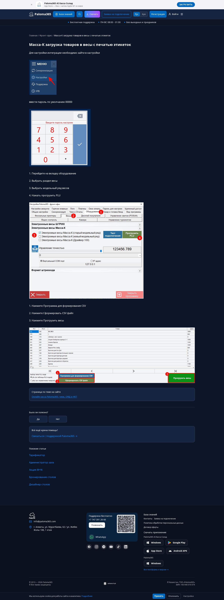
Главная (33, 35)
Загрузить (185, 4)
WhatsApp (101, 536)
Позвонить (97, 525)
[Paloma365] (32, 516)
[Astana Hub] (188, 590)
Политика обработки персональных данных (163, 523)
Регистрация (158, 14)
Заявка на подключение (116, 14)
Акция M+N (35, 469)
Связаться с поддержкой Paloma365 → (54, 436)
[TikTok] (118, 547)
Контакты (148, 518)
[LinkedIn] (125, 547)
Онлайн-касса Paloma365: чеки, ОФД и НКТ (54, 396)
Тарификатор (37, 455)
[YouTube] (111, 547)
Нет (58, 419)
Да (38, 419)
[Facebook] (89, 547)
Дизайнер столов (39, 484)
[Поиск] (79, 14)
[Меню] (181, 14)
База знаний (150, 514)
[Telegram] (104, 547)
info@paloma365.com (45, 521)
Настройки (188, 596)
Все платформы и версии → (156, 569)
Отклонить (173, 596)
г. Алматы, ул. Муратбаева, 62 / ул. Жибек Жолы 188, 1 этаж (55, 528)
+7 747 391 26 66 (97, 519)
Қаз (144, 14)
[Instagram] (96, 547)
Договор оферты (151, 527)
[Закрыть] (31, 4)
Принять (158, 596)
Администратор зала (41, 462)
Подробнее (86, 596)
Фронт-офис (45, 35)
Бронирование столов (42, 477)
